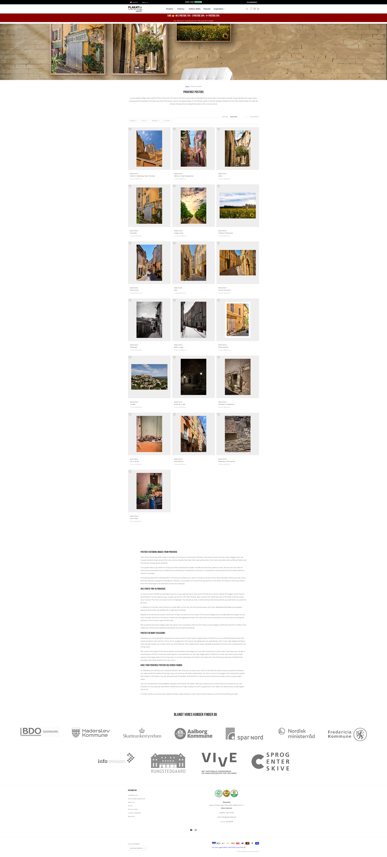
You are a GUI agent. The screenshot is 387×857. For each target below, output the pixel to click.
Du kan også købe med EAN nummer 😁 (229, 847)
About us (131, 802)
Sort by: (225, 117)
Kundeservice (133, 795)
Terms (130, 806)
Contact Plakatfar (134, 813)
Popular (207, 9)
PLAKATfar (244, 851)
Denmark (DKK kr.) (136, 848)
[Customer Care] (255, 9)
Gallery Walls (194, 9)
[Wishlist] (251, 9)
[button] (135, 2)
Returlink (131, 816)
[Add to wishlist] (129, 128)
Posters (169, 9)
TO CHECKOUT (252, 2)
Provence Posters (196, 86)
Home (187, 86)
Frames (181, 9)
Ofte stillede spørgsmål (136, 799)
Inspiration (219, 9)
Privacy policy (133, 809)
